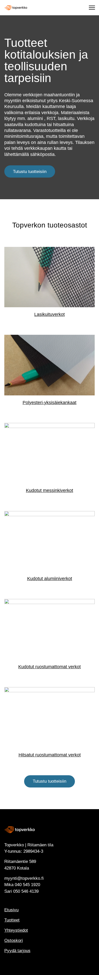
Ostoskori (13, 940)
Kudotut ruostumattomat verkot (49, 666)
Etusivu (11, 909)
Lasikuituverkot (49, 314)
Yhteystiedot (16, 930)
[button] (92, 7)
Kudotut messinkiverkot (49, 490)
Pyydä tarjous (17, 950)
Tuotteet (12, 920)
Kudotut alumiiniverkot (49, 578)
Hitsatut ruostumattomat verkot (50, 754)
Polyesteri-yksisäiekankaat (49, 402)
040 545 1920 (27, 884)
